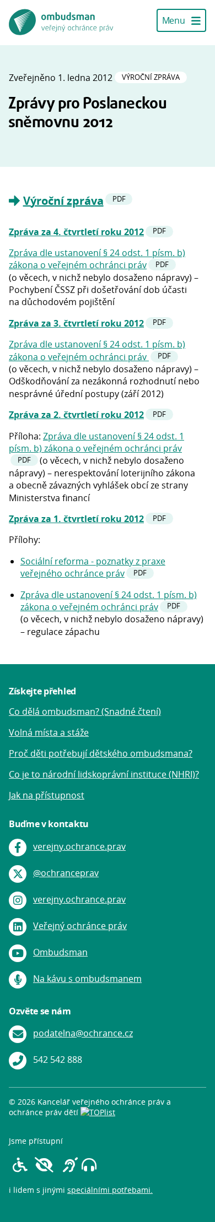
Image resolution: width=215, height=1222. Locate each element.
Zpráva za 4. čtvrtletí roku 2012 (76, 232)
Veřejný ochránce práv (80, 926)
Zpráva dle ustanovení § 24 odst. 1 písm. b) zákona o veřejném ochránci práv (97, 259)
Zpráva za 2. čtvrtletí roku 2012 (76, 415)
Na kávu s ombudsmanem (87, 979)
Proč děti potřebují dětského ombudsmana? (100, 753)
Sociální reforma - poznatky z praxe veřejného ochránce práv (92, 567)
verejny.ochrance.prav (79, 846)
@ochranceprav (66, 873)
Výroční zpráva (63, 200)
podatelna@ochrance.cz (83, 1033)
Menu (174, 20)
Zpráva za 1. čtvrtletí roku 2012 (76, 519)
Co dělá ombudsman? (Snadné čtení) (85, 711)
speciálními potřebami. (110, 1190)
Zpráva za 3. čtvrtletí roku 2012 (76, 323)
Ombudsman (60, 952)
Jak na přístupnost (46, 795)
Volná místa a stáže (49, 732)
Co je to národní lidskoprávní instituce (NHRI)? (104, 774)
